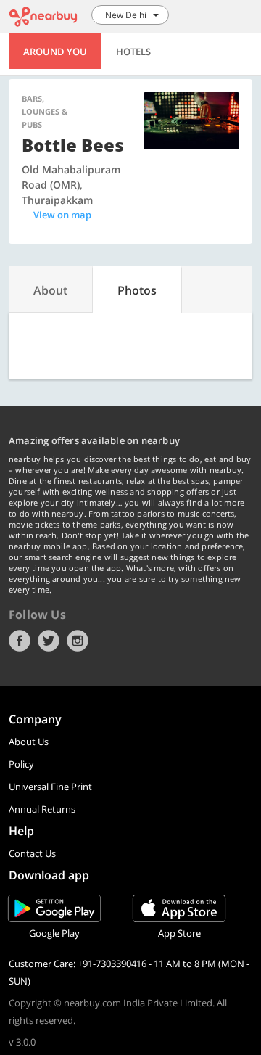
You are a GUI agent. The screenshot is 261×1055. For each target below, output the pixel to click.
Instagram (77, 641)
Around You (55, 51)
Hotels (133, 51)
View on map (62, 214)
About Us (29, 741)
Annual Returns (42, 809)
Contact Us (32, 853)
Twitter (48, 641)
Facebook (19, 641)
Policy (21, 764)
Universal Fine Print (50, 786)
